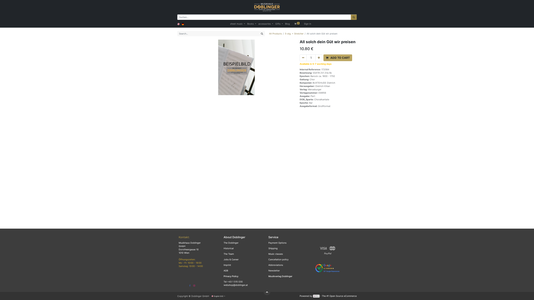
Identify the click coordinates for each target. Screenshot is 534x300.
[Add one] (318, 57)
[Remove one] (303, 57)
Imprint (227, 265)
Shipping (273, 248)
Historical (229, 248)
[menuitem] (287, 24)
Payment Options (277, 242)
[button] (337, 57)
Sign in (307, 23)
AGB (226, 270)
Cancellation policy (278, 259)
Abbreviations (275, 265)
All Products (275, 33)
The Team (229, 253)
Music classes (275, 253)
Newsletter (274, 270)
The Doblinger (231, 242)
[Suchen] (354, 17)
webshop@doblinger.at (236, 285)
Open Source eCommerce (343, 296)
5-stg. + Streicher (294, 33)
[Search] (262, 33)
